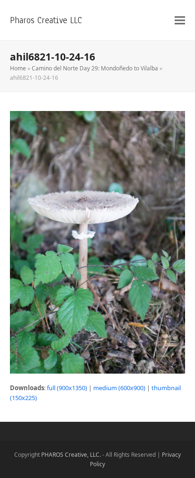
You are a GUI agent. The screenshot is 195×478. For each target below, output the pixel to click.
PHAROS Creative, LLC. (71, 455)
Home (18, 68)
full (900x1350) (67, 388)
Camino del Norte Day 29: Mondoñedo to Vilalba (95, 68)
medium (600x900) (119, 388)
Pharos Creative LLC (46, 20)
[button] (180, 20)
